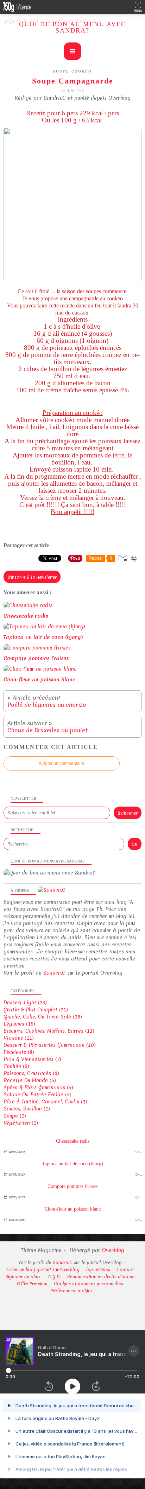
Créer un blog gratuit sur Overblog (43, 1269)
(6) (16, 1066)
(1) (45, 1101)
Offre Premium (32, 1284)
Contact (125, 1269)
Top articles (98, 1269)
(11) (49, 1030)
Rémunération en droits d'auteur (101, 1277)
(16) (19, 1023)
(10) (50, 1045)
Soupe (61, 71)
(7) (32, 1059)
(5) (30, 1080)
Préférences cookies (71, 1291)
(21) (36, 1009)
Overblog (113, 1250)
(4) (38, 1087)
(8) (19, 1052)
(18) (43, 1016)
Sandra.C (54, 972)
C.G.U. (54, 1277)
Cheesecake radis (72, 1141)
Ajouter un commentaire (61, 763)
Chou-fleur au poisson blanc (73, 1209)
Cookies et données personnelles (88, 1284)
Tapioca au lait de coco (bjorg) (72, 1163)
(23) (25, 1002)
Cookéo (81, 71)
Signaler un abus (23, 1277)
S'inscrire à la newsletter (32, 577)
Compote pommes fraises (72, 1186)
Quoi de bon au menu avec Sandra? (72, 27)
